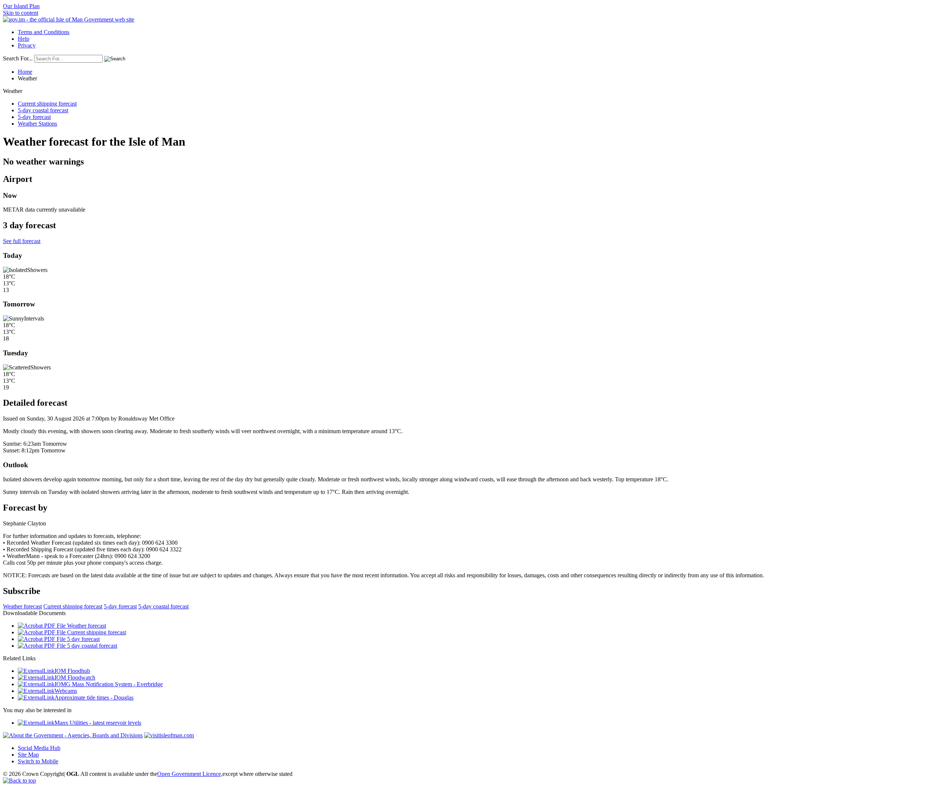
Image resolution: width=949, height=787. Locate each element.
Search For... (18, 58)
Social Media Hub (39, 748)
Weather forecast (22, 606)
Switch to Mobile (38, 761)
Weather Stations (37, 123)
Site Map (28, 754)
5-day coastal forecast (43, 110)
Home (25, 72)
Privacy (27, 45)
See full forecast (21, 241)
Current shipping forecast (47, 103)
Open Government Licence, (189, 774)
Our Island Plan (21, 6)
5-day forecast (34, 117)
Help (23, 39)
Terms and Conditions (43, 32)
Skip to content (20, 13)
